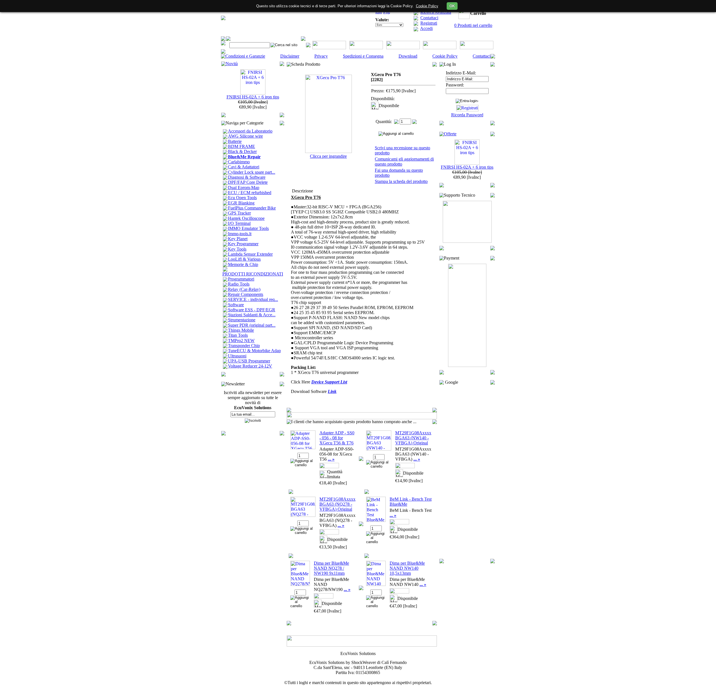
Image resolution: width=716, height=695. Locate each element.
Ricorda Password (467, 114)
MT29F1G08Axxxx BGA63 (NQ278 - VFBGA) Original (337, 504)
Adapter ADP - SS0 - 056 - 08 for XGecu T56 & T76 (336, 437)
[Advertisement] (467, 472)
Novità (232, 63)
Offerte (450, 133)
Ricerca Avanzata (435, 12)
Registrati (428, 23)
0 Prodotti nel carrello (473, 25)
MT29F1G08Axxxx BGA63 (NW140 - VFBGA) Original (413, 437)
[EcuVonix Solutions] (223, 18)
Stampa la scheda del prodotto (401, 181)
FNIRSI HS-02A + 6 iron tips (253, 97)
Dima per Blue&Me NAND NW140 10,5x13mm (407, 568)
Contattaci (429, 17)
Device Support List (329, 382)
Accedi (426, 28)
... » (331, 459)
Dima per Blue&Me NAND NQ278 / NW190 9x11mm (331, 568)
